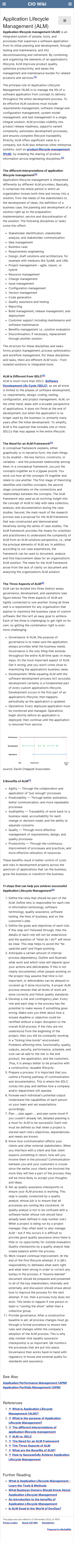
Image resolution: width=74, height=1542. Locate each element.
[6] (42, 583)
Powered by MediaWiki (59, 1529)
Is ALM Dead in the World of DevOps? (35, 1508)
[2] (62, 157)
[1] (35, 77)
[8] (53, 889)
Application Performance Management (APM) (35, 1383)
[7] (29, 780)
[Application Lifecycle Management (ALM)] (37, 750)
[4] (43, 375)
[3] (35, 174)
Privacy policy (10, 1522)
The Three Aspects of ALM (31, 1445)
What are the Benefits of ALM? (34, 1450)
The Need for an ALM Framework (35, 1441)
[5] (51, 442)
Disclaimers (48, 1522)
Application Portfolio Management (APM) (32, 1387)
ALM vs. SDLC (22, 1436)
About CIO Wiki (30, 1522)
